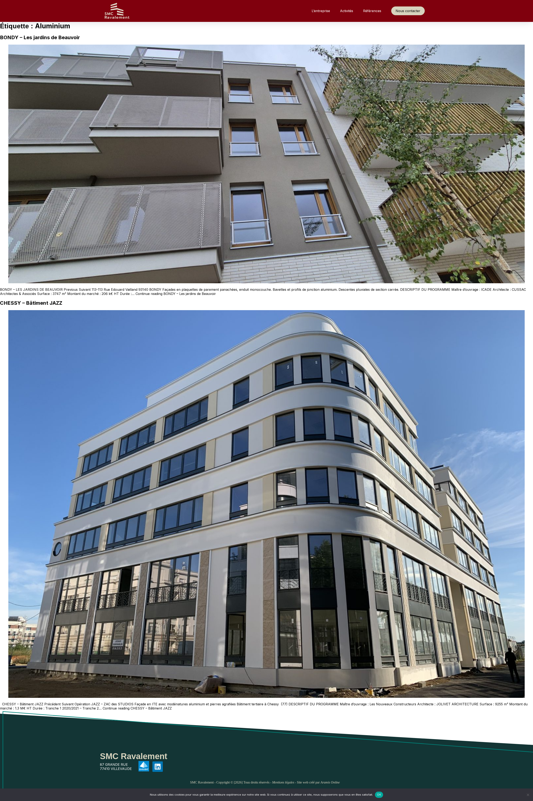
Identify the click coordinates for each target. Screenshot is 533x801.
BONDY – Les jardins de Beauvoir (40, 37)
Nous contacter (408, 11)
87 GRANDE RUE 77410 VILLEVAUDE (116, 766)
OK (379, 794)
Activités (346, 11)
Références (372, 11)
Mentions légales (283, 782)
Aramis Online (330, 782)
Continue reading (176, 294)
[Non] (528, 795)
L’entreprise (321, 11)
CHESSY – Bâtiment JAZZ (31, 303)
